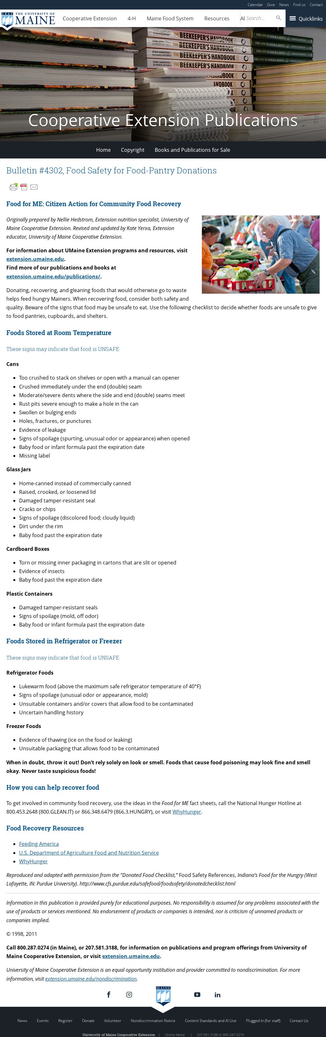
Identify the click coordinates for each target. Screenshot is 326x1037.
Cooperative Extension (90, 18)
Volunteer (112, 1020)
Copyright (133, 149)
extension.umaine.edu (35, 259)
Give (271, 4)
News (284, 4)
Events (43, 1020)
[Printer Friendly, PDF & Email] (23, 187)
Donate (88, 1020)
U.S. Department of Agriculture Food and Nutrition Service (89, 852)
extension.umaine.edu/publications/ (53, 276)
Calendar (255, 4)
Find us (299, 4)
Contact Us (299, 1020)
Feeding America (39, 843)
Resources (217, 18)
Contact (316, 4)
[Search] (279, 18)
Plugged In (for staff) (263, 1020)
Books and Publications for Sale (192, 149)
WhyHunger (187, 811)
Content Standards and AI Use (211, 1020)
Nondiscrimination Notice (153, 1020)
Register (65, 1020)
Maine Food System (170, 18)
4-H (132, 18)
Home (103, 149)
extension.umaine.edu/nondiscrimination (91, 978)
